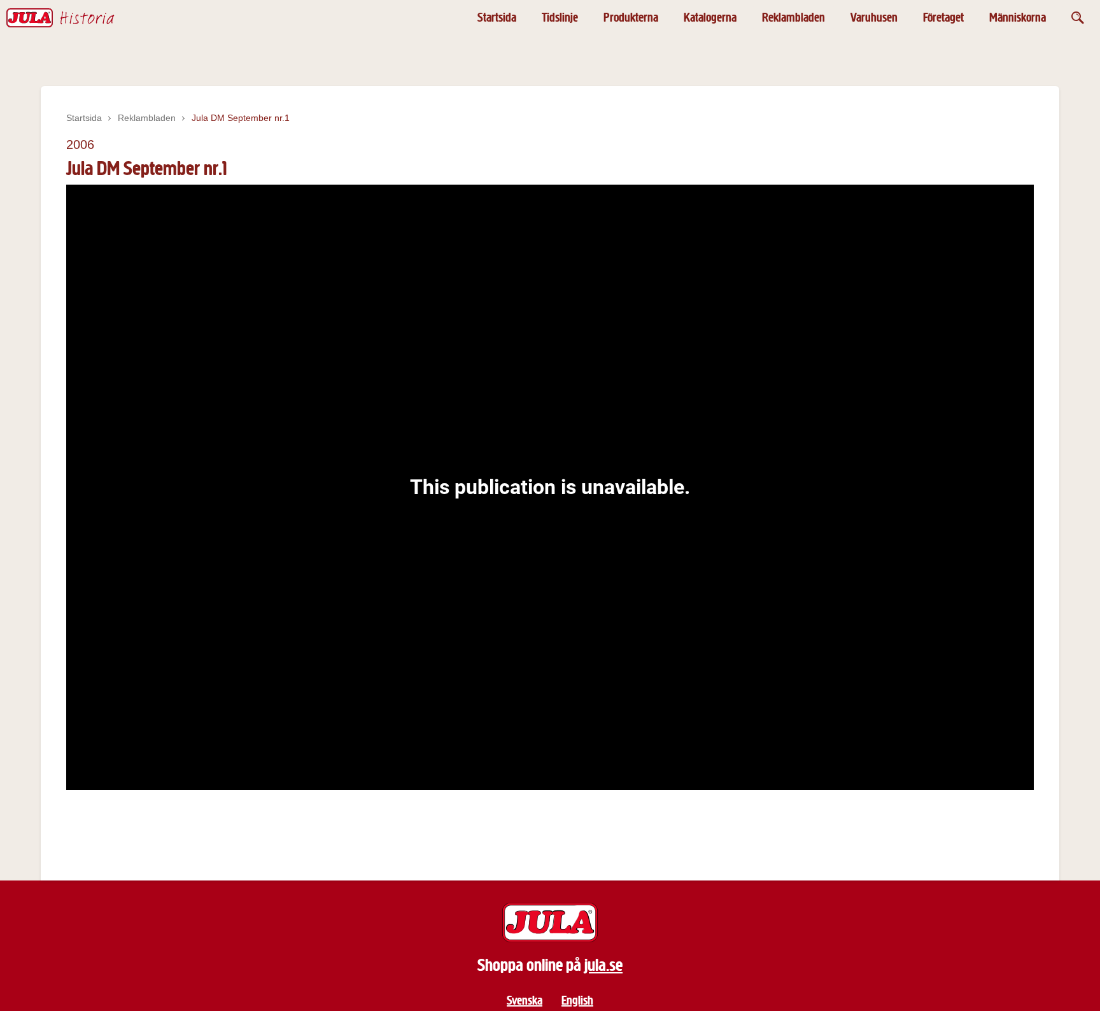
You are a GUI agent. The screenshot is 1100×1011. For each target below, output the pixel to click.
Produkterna (630, 17)
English (577, 1000)
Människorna (1017, 17)
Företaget (943, 17)
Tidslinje (560, 17)
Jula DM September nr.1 (241, 118)
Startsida (496, 17)
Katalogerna (710, 17)
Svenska (524, 1000)
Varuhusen (874, 17)
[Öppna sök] (1078, 17)
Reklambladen (793, 17)
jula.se (603, 965)
